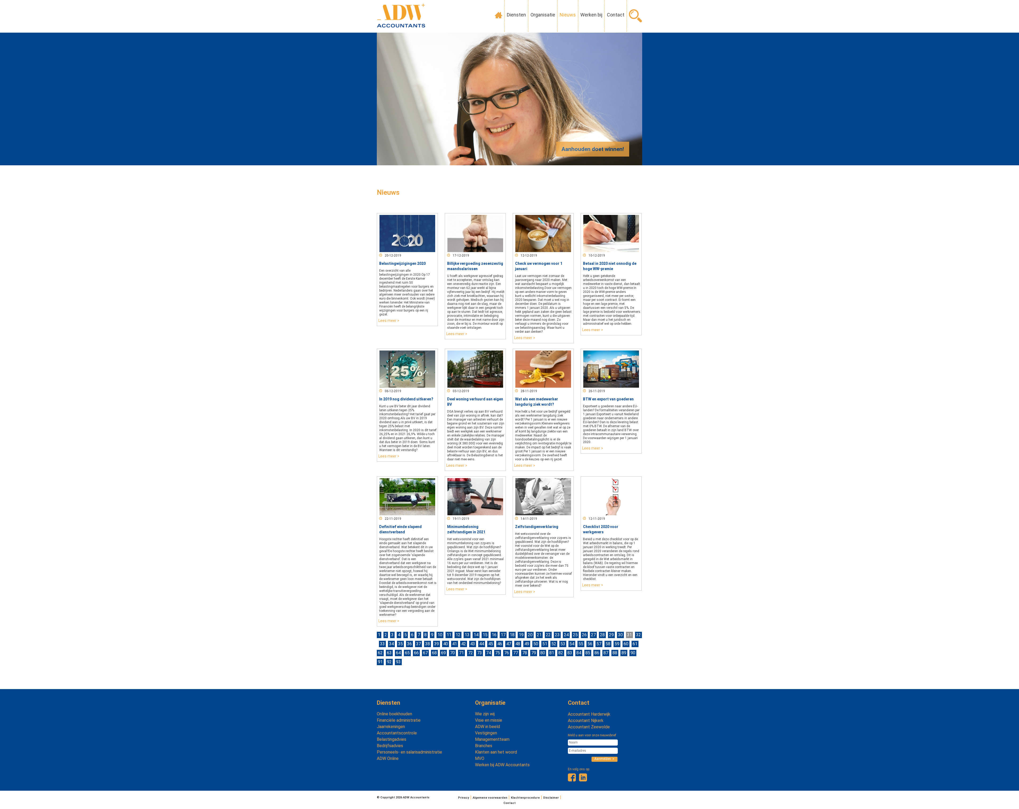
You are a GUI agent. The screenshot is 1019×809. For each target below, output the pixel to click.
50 (535, 643)
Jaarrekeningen (391, 726)
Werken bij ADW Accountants (502, 764)
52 (553, 643)
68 (434, 652)
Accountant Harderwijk (589, 714)
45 (490, 643)
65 (407, 652)
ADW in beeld (487, 726)
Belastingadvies (391, 739)
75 (497, 652)
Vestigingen (486, 733)
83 (569, 652)
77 (515, 652)
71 (461, 652)
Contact (615, 15)
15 (485, 634)
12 (458, 634)
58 (608, 643)
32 (638, 634)
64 (398, 652)
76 (506, 652)
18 (512, 634)
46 (499, 643)
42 (463, 643)
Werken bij (591, 15)
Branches (483, 745)
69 (443, 652)
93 (398, 661)
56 (590, 643)
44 (481, 643)
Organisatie (542, 15)
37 (418, 643)
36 (409, 643)
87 (605, 652)
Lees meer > (388, 320)
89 (623, 652)
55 (580, 643)
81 (551, 652)
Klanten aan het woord (496, 752)
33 (382, 643)
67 (425, 652)
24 (566, 634)
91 (380, 661)
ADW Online (388, 758)
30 (620, 634)
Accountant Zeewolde (589, 726)
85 (587, 652)
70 (452, 652)
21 (539, 634)
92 (389, 661)
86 (596, 652)
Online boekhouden (394, 713)
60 (626, 643)
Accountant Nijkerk (585, 720)
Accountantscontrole (397, 733)
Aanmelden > (604, 759)
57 (599, 643)
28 (602, 634)
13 (467, 634)
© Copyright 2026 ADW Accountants (403, 797)
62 (380, 652)
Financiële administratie (399, 720)
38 (427, 643)
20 (530, 634)
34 (391, 643)
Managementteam (492, 739)
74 (488, 652)
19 (521, 634)
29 (611, 634)
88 (614, 652)
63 (389, 652)
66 (416, 652)
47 (508, 643)
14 (476, 634)
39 (436, 643)
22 (548, 634)
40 (445, 643)
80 (542, 652)
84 (578, 652)
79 (533, 652)
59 (617, 643)
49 (526, 643)
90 (633, 652)
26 (584, 634)
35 (400, 643)
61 (635, 643)
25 (575, 634)
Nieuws (568, 15)
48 (517, 643)
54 (571, 643)
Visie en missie (488, 720)
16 (494, 634)
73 (479, 652)
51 (544, 643)
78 (524, 652)
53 (562, 643)
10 (440, 634)
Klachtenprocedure (525, 797)
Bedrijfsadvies (390, 745)
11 (449, 634)
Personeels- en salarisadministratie (409, 752)
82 (560, 652)
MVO (479, 758)
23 (557, 634)
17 (503, 634)
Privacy (463, 797)
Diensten (516, 15)
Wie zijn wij (485, 713)
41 (454, 643)
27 (593, 634)
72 (470, 652)
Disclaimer (551, 797)
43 (472, 643)
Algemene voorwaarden (490, 797)
